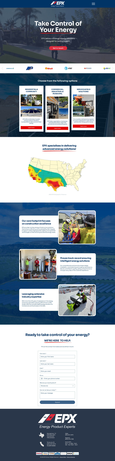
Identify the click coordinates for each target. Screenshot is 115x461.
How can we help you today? (48, 390)
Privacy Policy (63, 457)
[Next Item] (113, 68)
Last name (43, 361)
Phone (41, 375)
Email (41, 368)
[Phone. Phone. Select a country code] (42, 378)
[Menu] (93, 3)
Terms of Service (71, 457)
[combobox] (57, 385)
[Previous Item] (2, 68)
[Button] (31, 108)
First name (43, 353)
